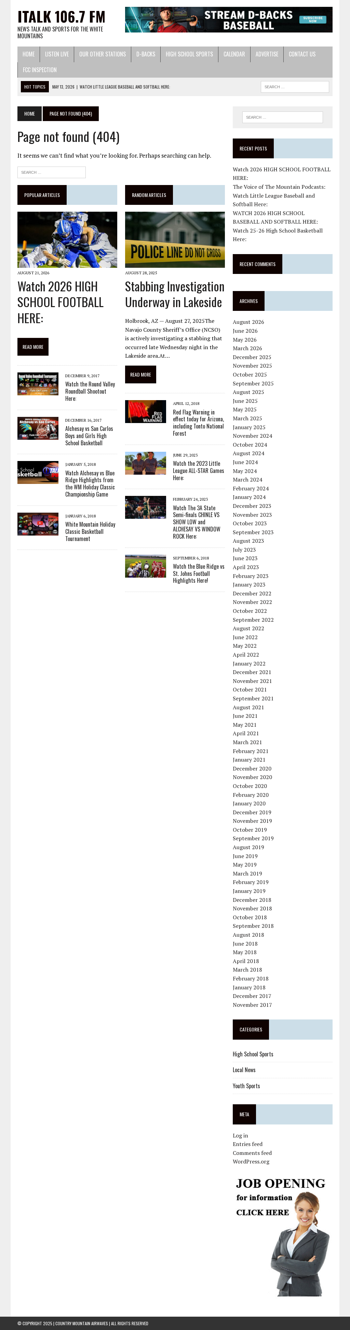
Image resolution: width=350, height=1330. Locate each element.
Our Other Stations (102, 54)
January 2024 (249, 497)
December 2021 (252, 672)
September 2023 (253, 532)
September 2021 (253, 698)
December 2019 (252, 812)
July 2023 (244, 549)
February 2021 (251, 751)
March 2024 (247, 479)
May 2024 (245, 471)
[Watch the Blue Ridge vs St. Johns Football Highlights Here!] (145, 573)
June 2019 (245, 856)
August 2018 (248, 934)
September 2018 (253, 926)
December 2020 (252, 768)
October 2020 (250, 786)
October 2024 (250, 444)
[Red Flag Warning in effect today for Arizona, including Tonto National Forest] (145, 418)
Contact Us (302, 54)
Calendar (234, 54)
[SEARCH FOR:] (295, 86)
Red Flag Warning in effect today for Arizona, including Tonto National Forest (198, 422)
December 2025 (252, 357)
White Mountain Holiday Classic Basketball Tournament (90, 531)
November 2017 (252, 1005)
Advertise (267, 54)
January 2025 (249, 427)
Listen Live (57, 54)
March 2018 (247, 969)
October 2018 (250, 917)
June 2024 (245, 462)
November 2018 (252, 908)
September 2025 (253, 383)
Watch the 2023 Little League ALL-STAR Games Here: (198, 470)
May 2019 (245, 864)
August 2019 (248, 847)
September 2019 (253, 838)
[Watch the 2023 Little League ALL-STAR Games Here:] (145, 470)
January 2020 (249, 803)
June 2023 (245, 558)
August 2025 (248, 392)
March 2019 (247, 873)
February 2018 (251, 978)
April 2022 (246, 654)
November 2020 (252, 777)
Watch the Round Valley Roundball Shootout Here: (90, 391)
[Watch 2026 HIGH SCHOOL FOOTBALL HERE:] (67, 263)
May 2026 (245, 339)
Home (29, 54)
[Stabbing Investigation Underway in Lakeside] (175, 263)
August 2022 (248, 628)
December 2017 (252, 996)
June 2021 (245, 716)
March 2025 (247, 418)
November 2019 (252, 821)
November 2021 (252, 681)
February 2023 (251, 576)
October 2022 (250, 611)
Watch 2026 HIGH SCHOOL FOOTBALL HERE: (60, 302)
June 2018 (245, 943)
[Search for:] (51, 171)
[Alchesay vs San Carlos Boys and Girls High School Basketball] (37, 435)
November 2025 (252, 365)
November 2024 (252, 435)
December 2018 (252, 900)
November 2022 (252, 602)
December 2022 (252, 593)
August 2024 (248, 453)
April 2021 (246, 733)
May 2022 (245, 645)
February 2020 (251, 795)
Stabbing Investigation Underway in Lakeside (175, 294)
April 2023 (246, 567)
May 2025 (245, 409)
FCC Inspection (40, 70)
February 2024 (251, 488)
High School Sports (189, 54)
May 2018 (245, 952)
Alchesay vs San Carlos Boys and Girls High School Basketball (89, 435)
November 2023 (252, 514)
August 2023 (248, 540)
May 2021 (245, 724)
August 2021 (248, 707)
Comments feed (252, 1153)
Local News (244, 1070)
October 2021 (250, 689)
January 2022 (249, 663)
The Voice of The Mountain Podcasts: (279, 186)
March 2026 (247, 348)
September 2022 (253, 619)
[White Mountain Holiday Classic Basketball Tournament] (37, 531)
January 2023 (249, 584)
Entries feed (247, 1144)
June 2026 (245, 330)
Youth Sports (246, 1086)
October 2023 (250, 523)
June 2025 (245, 401)
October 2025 (250, 374)
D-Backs (145, 54)
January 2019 (249, 891)
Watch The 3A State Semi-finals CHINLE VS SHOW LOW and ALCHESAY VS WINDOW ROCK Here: (196, 522)
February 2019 (251, 882)
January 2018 (249, 987)
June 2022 (245, 637)
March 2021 (247, 742)
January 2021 (249, 759)
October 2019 (250, 829)
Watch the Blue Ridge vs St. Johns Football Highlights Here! (199, 573)
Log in (240, 1135)
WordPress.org (251, 1161)
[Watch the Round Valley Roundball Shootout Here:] (37, 391)
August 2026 (248, 322)
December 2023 (252, 506)
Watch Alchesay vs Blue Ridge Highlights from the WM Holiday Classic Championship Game (90, 483)
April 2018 (246, 961)
